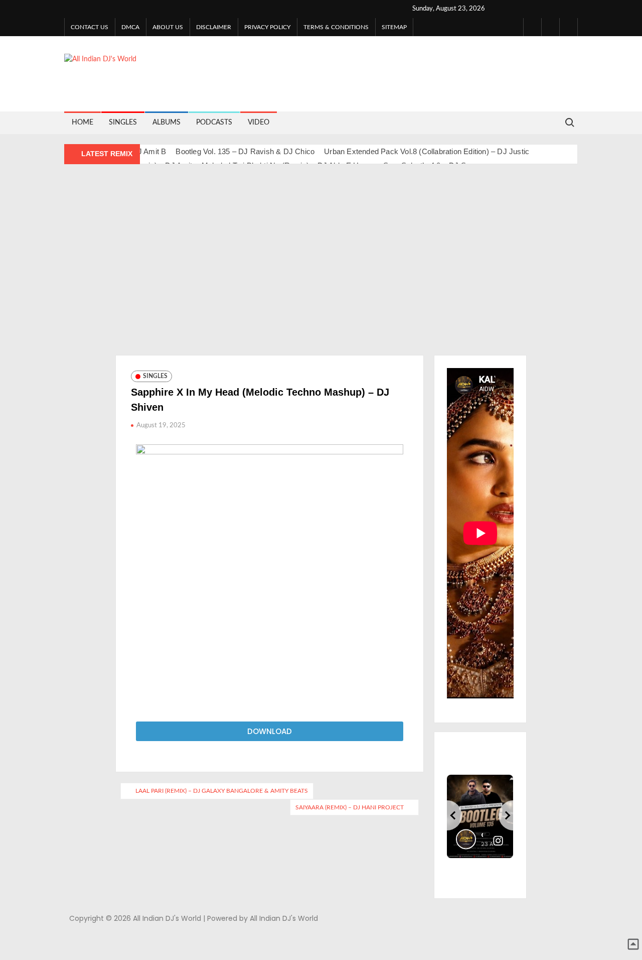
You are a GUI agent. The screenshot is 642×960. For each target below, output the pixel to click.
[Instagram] (550, 27)
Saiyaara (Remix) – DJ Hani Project (349, 807)
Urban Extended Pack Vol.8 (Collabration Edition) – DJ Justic (426, 151)
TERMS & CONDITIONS (336, 27)
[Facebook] (532, 27)
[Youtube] (568, 27)
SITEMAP (394, 27)
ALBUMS (166, 122)
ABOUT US (167, 27)
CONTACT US (89, 27)
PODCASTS (214, 122)
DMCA (130, 27)
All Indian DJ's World (294, 67)
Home (82, 122)
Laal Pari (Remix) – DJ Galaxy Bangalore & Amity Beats (221, 791)
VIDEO (258, 122)
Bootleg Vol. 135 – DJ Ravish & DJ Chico (245, 151)
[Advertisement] (321, 264)
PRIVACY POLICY (267, 27)
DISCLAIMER (213, 27)
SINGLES (123, 122)
